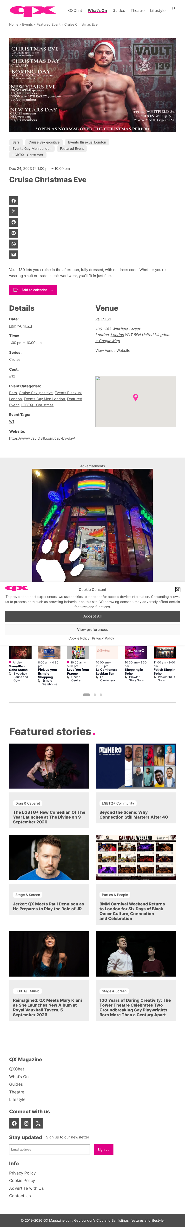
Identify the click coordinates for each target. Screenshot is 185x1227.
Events (27, 24)
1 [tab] (86, 694)
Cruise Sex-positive (43, 142)
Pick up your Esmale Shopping (47, 673)
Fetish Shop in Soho (164, 671)
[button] (177, 589)
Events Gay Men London (32, 148)
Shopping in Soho (134, 671)
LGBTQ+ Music (27, 991)
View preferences (92, 629)
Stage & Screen (27, 895)
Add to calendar (34, 290)
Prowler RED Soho (166, 678)
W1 (11, 421)
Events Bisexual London (87, 142)
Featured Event (48, 24)
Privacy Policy (103, 638)
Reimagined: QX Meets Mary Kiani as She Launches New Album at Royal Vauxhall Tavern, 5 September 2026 (47, 1007)
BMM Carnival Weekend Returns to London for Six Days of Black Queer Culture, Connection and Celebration (132, 911)
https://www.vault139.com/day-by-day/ (42, 438)
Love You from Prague (78, 671)
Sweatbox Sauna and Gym (20, 677)
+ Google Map (107, 341)
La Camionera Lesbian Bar (106, 671)
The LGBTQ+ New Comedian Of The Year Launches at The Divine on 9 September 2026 (49, 817)
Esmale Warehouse (49, 682)
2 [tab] (95, 694)
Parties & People (115, 895)
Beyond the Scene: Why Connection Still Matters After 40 (133, 815)
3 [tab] (101, 694)
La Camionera (107, 678)
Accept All (92, 616)
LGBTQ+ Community (118, 803)
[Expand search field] (173, 10)
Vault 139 (103, 319)
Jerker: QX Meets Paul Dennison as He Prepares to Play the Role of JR (48, 906)
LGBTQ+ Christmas (28, 155)
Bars (16, 142)
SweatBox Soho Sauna (18, 668)
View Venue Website (112, 350)
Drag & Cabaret (27, 803)
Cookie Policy (79, 638)
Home (13, 24)
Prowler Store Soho (136, 678)
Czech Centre (75, 678)
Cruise (14, 359)
